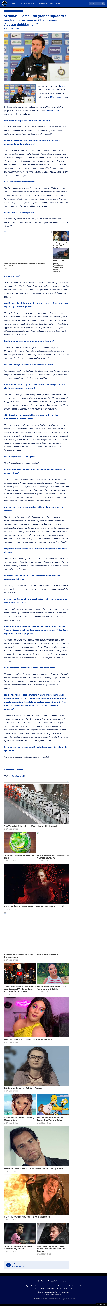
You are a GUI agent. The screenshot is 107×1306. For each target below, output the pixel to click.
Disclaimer (65, 1281)
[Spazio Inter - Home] (4, 3)
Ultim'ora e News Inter (13, 11)
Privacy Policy (53, 1281)
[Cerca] (103, 3)
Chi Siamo (41, 1281)
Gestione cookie (101, 1304)
